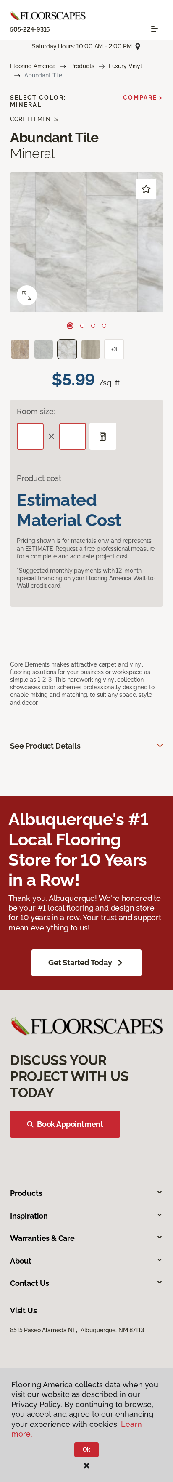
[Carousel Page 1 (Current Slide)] (70, 325)
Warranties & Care (42, 1238)
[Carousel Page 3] (93, 326)
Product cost (39, 478)
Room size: (36, 411)
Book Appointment (70, 1124)
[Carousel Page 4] (104, 326)
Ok (87, 1449)
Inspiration (29, 1215)
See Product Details (45, 745)
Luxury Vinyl (125, 66)
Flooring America (33, 66)
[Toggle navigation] (154, 28)
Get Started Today (80, 962)
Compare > (143, 97)
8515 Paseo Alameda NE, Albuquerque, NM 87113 (77, 1330)
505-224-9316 (30, 29)
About (20, 1260)
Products (82, 66)
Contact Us (29, 1283)
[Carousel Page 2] (82, 326)
